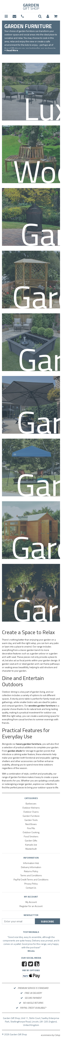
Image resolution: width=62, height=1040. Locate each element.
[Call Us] (22, 16)
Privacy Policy (31, 883)
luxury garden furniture (28, 744)
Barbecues (31, 803)
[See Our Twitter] (31, 968)
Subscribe (47, 921)
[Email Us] (14, 16)
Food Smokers (31, 836)
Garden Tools (31, 820)
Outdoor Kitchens (31, 807)
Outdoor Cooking (31, 832)
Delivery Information (31, 867)
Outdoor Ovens (31, 811)
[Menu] (6, 16)
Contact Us (31, 887)
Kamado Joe (31, 844)
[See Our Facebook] (25, 968)
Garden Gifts (31, 840)
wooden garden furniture (41, 705)
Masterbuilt (31, 848)
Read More (12, 50)
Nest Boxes (31, 824)
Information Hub (31, 863)
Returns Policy (31, 871)
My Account (31, 902)
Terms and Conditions (31, 875)
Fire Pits (31, 828)
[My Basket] (55, 16)
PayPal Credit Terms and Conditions (31, 879)
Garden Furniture (31, 816)
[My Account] (48, 16)
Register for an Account (31, 906)
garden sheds (15, 750)
